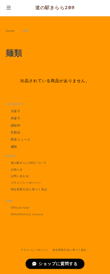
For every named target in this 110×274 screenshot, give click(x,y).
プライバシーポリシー (26, 182)
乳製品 (16, 132)
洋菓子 (16, 111)
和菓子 (16, 118)
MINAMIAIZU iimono (27, 214)
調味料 (16, 125)
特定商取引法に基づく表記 (29, 189)
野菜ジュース (21, 139)
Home (10, 31)
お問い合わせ (20, 176)
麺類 (14, 146)
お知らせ (17, 169)
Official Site (20, 207)
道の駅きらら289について (29, 163)
